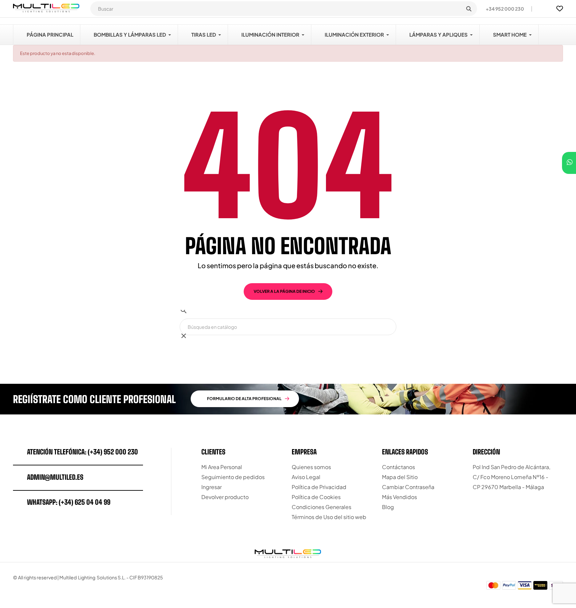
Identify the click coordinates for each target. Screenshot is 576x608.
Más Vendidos (399, 496)
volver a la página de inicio (284, 291)
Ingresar (211, 486)
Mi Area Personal (221, 466)
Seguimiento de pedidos (233, 476)
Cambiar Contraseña (408, 486)
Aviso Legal (306, 476)
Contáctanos (398, 466)
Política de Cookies (316, 496)
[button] (502, 9)
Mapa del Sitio (400, 476)
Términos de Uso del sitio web (329, 516)
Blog (388, 506)
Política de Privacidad (319, 486)
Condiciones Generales (321, 506)
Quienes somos (311, 466)
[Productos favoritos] (559, 9)
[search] (468, 8)
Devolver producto (225, 496)
